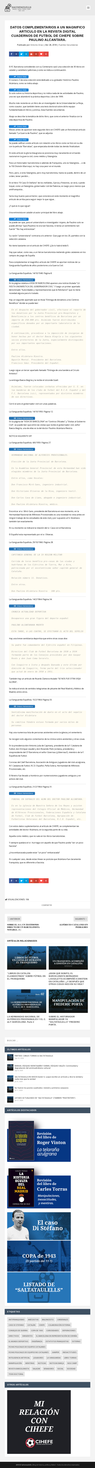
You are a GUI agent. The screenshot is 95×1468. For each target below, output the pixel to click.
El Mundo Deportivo (18, 1341)
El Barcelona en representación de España (56, 1336)
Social (60, 1368)
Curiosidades (52, 1330)
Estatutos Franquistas (57, 1341)
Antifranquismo (16, 1319)
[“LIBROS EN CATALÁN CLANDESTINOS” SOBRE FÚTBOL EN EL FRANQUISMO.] (26, 958)
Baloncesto (48, 1319)
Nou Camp (72, 1363)
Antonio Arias (36, 45)
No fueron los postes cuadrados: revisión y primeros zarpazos (41, 1088)
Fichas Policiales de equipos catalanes (27, 1347)
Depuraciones (68, 1330)
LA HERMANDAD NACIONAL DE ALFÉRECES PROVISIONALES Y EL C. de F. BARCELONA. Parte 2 (26, 1019)
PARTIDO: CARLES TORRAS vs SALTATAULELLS (34, 1056)
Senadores (49, 1368)
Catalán (31, 1325)
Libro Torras (70, 1358)
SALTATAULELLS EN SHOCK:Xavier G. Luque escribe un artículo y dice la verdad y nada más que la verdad (49, 1078)
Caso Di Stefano (16, 1325)
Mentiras (29, 1363)
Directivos (14, 1336)
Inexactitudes (69, 1352)
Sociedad (71, 1368)
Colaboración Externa (59, 1325)
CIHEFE (42, 1325)
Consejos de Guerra (18, 1330)
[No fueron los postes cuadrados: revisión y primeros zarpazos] (10, 1089)
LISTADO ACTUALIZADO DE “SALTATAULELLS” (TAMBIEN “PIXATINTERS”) (45, 1098)
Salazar (36, 1368)
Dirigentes (27, 1336)
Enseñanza (37, 1341)
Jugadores (38, 1358)
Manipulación (15, 1363)
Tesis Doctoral (16, 1374)
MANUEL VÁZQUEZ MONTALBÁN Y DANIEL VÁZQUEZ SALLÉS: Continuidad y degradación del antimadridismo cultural (46, 1067)
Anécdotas (33, 1319)
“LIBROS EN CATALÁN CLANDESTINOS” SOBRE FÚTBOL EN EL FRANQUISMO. (26, 976)
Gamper (55, 1352)
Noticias (42, 1363)
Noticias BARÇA (57, 1363)
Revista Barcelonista (19, 1368)
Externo (76, 1341)
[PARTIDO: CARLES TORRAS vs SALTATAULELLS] (10, 1057)
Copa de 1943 (37, 1330)
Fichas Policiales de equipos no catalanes (28, 1352)
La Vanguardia (53, 1358)
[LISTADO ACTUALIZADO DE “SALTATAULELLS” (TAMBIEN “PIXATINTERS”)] (10, 1099)
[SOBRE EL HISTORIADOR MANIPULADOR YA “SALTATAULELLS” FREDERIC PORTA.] (68, 1001)
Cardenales (62, 1319)
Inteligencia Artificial (19, 1358)
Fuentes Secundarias (68, 45)
